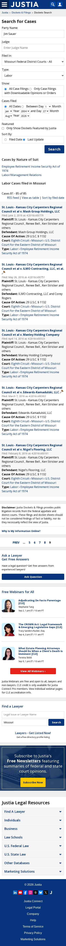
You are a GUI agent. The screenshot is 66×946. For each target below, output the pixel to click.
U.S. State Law (15, 854)
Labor (14, 249)
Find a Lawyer (12, 706)
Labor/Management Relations (22, 175)
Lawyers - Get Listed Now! (33, 733)
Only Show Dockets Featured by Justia (31, 128)
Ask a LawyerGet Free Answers (15, 557)
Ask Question (33, 576)
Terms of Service (33, 926)
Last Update (36, 139)
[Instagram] (30, 892)
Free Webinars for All (18, 592)
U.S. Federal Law (16, 846)
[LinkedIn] (15, 892)
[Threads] (35, 892)
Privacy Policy (33, 932)
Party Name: (10, 28)
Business (10, 828)
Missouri (37, 240)
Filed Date (15, 139)
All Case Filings (19, 89)
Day (41, 106)
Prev (16, 542)
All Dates (15, 106)
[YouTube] (20, 892)
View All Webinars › (33, 671)
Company (33, 913)
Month (56, 106)
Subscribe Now (33, 782)
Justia (38, 884)
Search (54, 149)
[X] (46, 892)
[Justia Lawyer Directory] (51, 892)
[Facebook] (25, 892)
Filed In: (7, 56)
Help (33, 920)
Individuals (12, 820)
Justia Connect (33, 901)
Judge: (6, 42)
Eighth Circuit (20, 240)
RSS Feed (13, 198)
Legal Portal (33, 907)
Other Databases (17, 863)
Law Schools (13, 837)
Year (16, 111)
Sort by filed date (53, 198)
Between (32, 106)
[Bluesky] (41, 892)
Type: (5, 69)
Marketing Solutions (19, 871)
